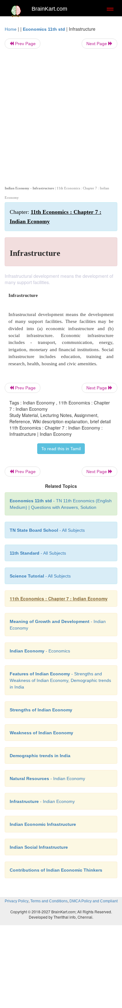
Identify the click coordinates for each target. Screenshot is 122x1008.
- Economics (40, 650)
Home (11, 29)
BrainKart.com (49, 9)
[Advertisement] (61, 116)
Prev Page (25, 43)
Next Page (97, 43)
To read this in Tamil (61, 448)
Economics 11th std (44, 29)
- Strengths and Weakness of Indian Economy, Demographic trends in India (60, 680)
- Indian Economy (47, 778)
